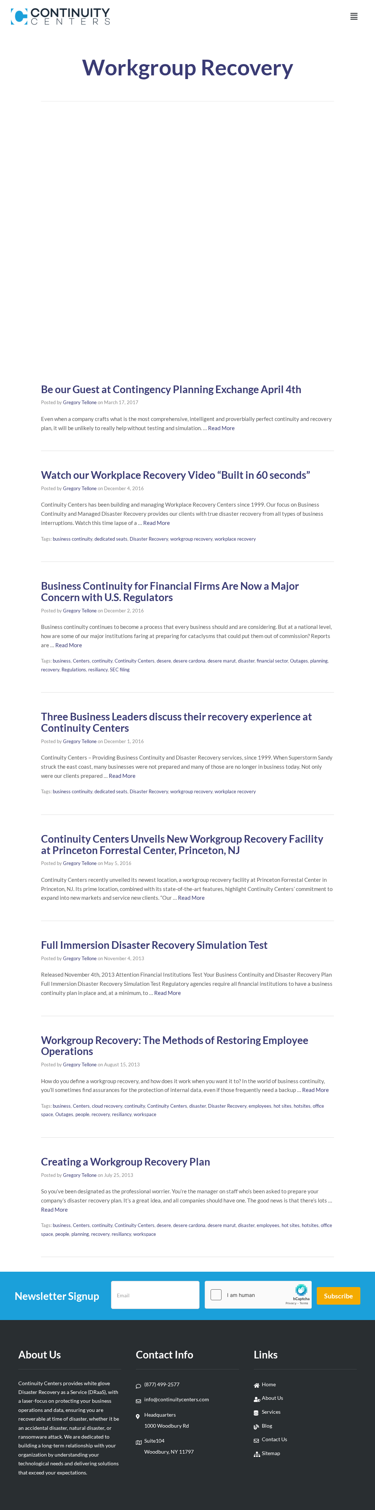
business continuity (72, 539)
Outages (299, 661)
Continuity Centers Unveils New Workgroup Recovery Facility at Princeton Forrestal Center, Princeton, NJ (182, 844)
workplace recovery (235, 539)
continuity (102, 661)
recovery (50, 669)
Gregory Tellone (80, 402)
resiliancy (98, 669)
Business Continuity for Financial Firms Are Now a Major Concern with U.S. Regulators (170, 591)
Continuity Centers (135, 661)
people (82, 1114)
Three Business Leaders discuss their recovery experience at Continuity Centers (176, 722)
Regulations (74, 669)
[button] (354, 16)
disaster (246, 661)
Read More (221, 428)
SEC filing (120, 669)
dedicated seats (110, 539)
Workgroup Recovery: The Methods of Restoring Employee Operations (174, 1046)
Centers (81, 661)
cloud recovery (107, 1106)
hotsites (302, 1106)
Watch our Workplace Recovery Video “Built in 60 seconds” (175, 475)
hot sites (283, 1106)
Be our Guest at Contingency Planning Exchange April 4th (171, 389)
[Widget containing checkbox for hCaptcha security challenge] (258, 1295)
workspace (145, 1114)
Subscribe (338, 1296)
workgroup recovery (191, 539)
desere (164, 661)
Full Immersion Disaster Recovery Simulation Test (154, 945)
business (62, 661)
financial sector (272, 661)
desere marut (222, 661)
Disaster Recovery (149, 539)
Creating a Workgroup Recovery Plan (125, 1161)
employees (260, 1106)
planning (319, 661)
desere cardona (189, 661)
